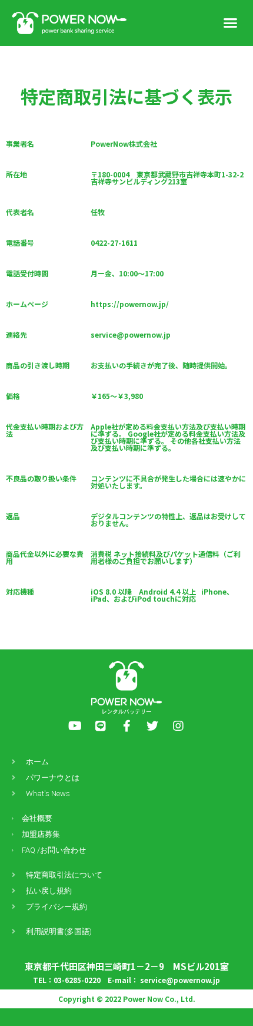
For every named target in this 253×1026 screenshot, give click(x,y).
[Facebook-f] (126, 726)
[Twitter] (152, 726)
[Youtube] (75, 726)
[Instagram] (178, 726)
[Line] (100, 726)
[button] (230, 23)
